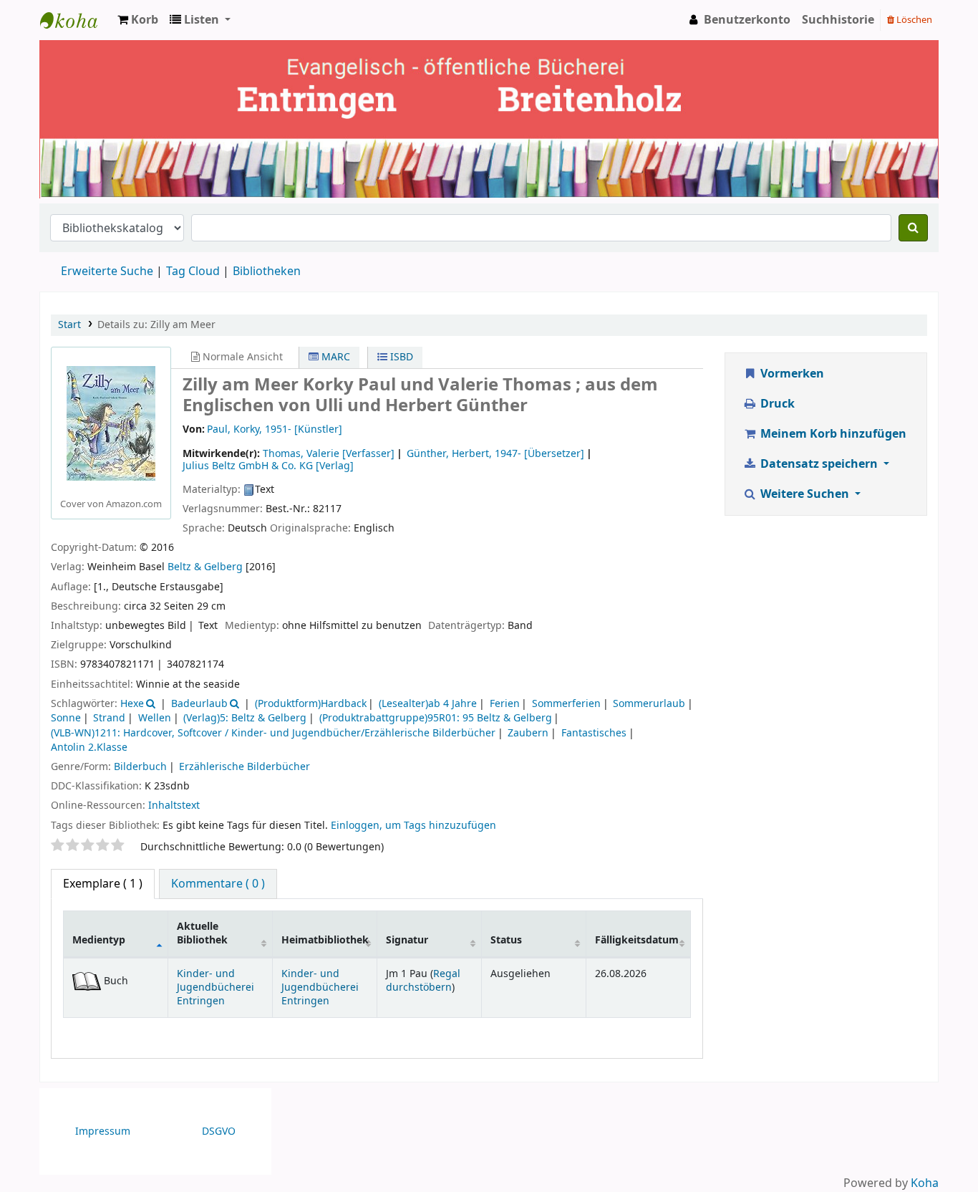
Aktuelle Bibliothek (202, 933)
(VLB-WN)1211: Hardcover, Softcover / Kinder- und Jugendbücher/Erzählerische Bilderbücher (273, 733)
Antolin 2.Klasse (89, 747)
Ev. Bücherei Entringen (76, 20)
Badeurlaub (199, 703)
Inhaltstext (174, 805)
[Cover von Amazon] (111, 422)
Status (506, 940)
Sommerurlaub (649, 703)
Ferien (505, 703)
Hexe (132, 703)
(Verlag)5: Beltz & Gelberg (244, 718)
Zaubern (528, 733)
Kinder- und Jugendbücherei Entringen (215, 987)
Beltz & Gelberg (205, 567)
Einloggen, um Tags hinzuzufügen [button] (413, 825)
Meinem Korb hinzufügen (831, 434)
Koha (925, 1183)
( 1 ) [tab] (102, 884)
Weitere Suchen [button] (804, 494)
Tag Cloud (193, 271)
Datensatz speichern (819, 464)
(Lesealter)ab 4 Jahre (428, 703)
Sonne (66, 718)
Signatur (407, 940)
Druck (776, 404)
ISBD (400, 357)
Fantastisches (593, 733)
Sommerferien (566, 703)
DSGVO (219, 1131)
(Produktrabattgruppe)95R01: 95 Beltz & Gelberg (435, 718)
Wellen (154, 718)
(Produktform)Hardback (311, 703)
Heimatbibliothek (325, 940)
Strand (109, 718)
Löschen (913, 20)
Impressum (102, 1131)
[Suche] (913, 227)
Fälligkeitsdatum (637, 940)
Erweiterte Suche (107, 271)
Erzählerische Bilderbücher (244, 766)
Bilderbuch (140, 766)
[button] (138, 20)
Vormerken (790, 374)
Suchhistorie (838, 20)
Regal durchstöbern (423, 980)
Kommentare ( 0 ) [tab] (218, 884)
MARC (334, 357)
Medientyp (98, 940)
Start (69, 324)
